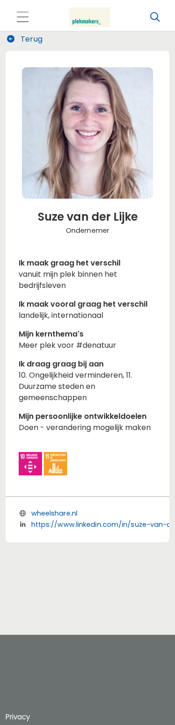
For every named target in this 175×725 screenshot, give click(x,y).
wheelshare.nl (54, 513)
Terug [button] (30, 39)
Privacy (18, 717)
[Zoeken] (155, 17)
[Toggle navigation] (22, 17)
